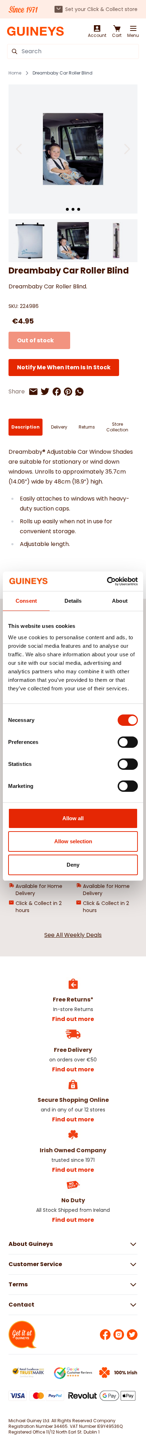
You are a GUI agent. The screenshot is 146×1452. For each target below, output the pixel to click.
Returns (87, 427)
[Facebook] (105, 1334)
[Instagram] (118, 1334)
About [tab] (120, 601)
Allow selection (73, 841)
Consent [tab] (26, 601)
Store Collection (117, 427)
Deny (73, 865)
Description (25, 427)
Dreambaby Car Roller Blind (62, 73)
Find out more (73, 1019)
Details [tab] (73, 601)
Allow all (73, 818)
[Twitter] (132, 1334)
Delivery (59, 427)
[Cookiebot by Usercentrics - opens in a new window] (107, 581)
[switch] (128, 742)
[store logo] (35, 31)
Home (15, 73)
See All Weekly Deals (73, 935)
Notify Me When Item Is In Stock (64, 367)
